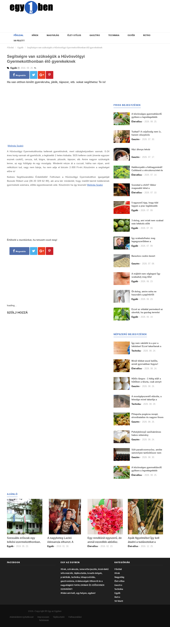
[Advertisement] (87, 22)
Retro (146, 35)
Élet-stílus (74, 35)
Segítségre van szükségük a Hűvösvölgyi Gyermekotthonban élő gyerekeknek (64, 47)
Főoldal (18, 35)
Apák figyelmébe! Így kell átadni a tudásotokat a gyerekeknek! (143, 542)
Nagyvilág (53, 35)
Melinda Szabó (15, 145)
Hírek (35, 35)
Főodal (10, 47)
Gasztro (94, 35)
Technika (113, 35)
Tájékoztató (59, 617)
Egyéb (131, 35)
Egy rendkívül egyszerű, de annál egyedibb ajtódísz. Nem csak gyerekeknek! (104, 542)
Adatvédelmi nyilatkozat (22, 617)
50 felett (19, 40)
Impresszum (43, 617)
